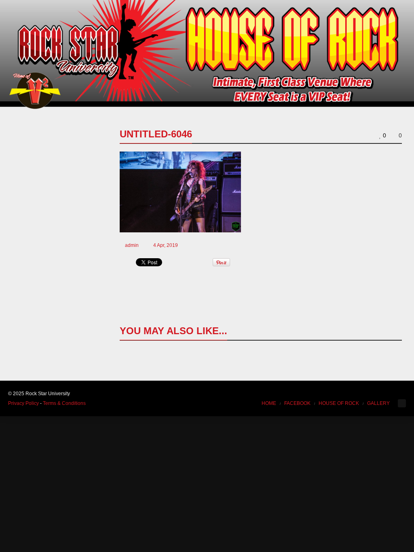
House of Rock (339, 403)
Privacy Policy (23, 403)
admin (132, 245)
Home (269, 403)
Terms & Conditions (64, 403)
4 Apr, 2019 (165, 245)
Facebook (297, 403)
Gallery (378, 403)
